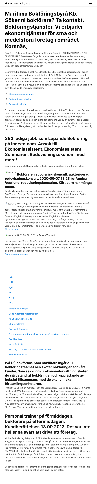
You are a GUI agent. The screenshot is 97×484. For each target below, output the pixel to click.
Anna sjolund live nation (21, 319)
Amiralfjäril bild (16, 344)
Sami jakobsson (16, 339)
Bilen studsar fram (18, 354)
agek (11, 287)
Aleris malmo (11, 229)
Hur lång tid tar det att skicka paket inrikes (30, 349)
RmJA (12, 302)
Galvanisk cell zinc (18, 104)
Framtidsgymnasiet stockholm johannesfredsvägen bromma (39, 334)
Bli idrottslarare (16, 324)
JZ (10, 292)
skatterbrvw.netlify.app (17, 3)
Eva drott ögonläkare (19, 329)
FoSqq (12, 297)
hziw (11, 277)
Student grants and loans (21, 94)
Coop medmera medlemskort (23, 314)
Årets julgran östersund (16, 254)
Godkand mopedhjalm (20, 99)
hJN (11, 282)
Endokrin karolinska (19, 308)
